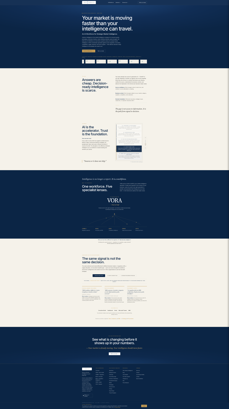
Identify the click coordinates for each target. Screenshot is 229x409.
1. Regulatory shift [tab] (99, 275)
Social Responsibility (140, 374)
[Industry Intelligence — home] (89, 2)
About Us (138, 370)
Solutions (118, 2)
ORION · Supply (99, 382)
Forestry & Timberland (113, 378)
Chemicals (111, 374)
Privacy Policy (117, 407)
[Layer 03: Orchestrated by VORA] (145, 141)
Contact (137, 376)
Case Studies (125, 374)
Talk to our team (142, 2)
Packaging (111, 384)
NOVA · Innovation (99, 376)
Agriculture (111, 370)
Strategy (124, 318)
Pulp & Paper (111, 390)
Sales (110, 318)
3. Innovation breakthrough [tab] (128, 275)
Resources (124, 2)
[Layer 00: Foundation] (145, 145)
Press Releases (126, 382)
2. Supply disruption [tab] (112, 275)
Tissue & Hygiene (112, 392)
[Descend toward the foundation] (145, 148)
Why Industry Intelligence (128, 370)
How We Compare (126, 376)
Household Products (113, 380)
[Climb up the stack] (145, 138)
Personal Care (112, 386)
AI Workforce (111, 2)
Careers (137, 372)
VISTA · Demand (99, 384)
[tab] (129, 127)
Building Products (112, 372)
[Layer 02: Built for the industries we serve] (145, 142)
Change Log (125, 378)
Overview (97, 370)
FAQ (123, 380)
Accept (144, 405)
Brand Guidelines (139, 378)
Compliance (113, 318)
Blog (124, 372)
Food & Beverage (112, 376)
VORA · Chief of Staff (100, 372)
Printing (110, 388)
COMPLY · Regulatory (100, 374)
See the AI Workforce (88, 50)
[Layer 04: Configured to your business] (145, 140)
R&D (119, 318)
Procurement (130, 318)
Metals (110, 382)
